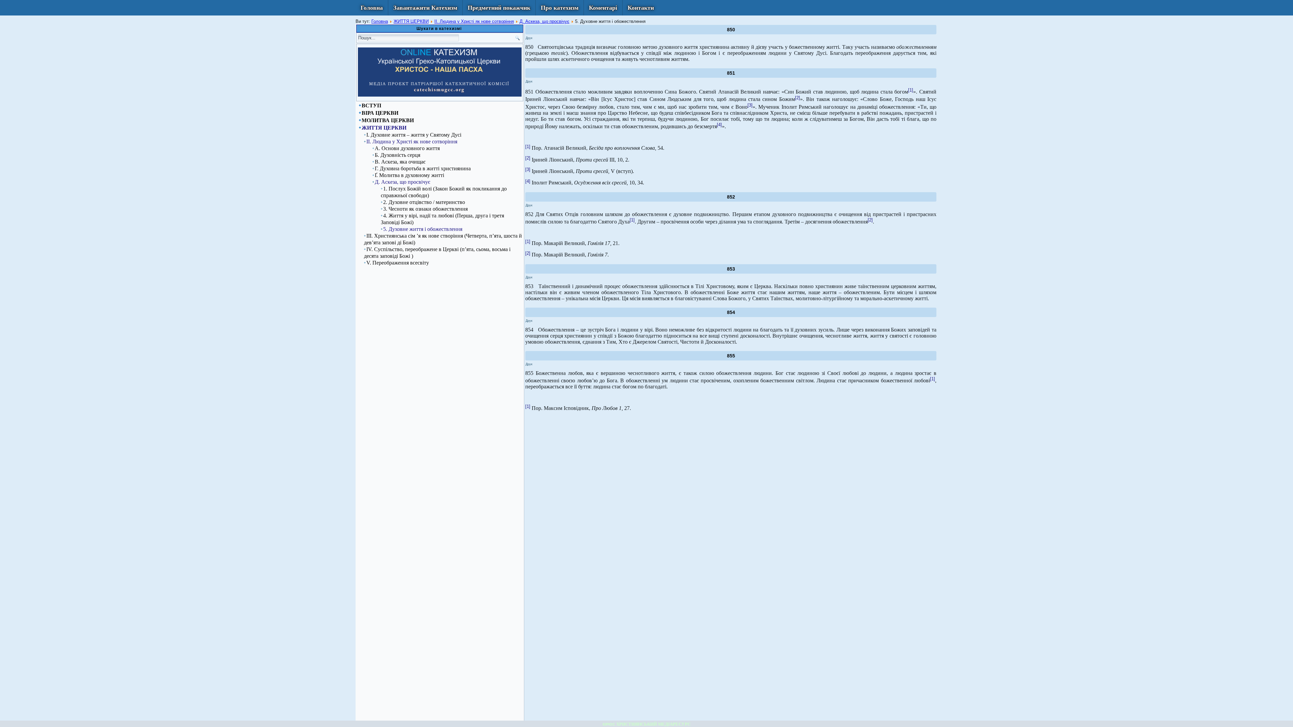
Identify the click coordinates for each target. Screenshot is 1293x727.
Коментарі (603, 7)
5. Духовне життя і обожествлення (422, 229)
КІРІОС (609, 724)
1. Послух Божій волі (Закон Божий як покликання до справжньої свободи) (444, 192)
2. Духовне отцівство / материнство (424, 202)
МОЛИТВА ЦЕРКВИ (388, 120)
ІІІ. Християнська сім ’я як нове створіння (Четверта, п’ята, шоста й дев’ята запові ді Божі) (443, 239)
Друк (529, 38)
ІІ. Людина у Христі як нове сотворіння (474, 21)
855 (731, 355)
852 (731, 197)
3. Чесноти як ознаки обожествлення (425, 209)
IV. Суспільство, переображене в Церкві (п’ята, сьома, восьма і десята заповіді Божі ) (437, 252)
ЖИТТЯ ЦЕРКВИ (411, 21)
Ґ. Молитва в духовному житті (409, 175)
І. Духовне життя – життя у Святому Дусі (413, 135)
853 (731, 269)
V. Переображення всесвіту (397, 263)
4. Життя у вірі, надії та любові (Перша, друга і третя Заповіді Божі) (442, 219)
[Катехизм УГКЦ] (440, 95)
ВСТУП (371, 105)
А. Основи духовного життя (407, 148)
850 (731, 29)
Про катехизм (559, 7)
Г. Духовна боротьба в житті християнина (423, 168)
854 (731, 312)
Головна (372, 7)
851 (731, 73)
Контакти (641, 7)
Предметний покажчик (499, 7)
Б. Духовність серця (397, 155)
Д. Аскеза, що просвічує (544, 21)
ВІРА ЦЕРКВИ (380, 113)
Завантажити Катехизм (425, 7)
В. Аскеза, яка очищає (400, 162)
